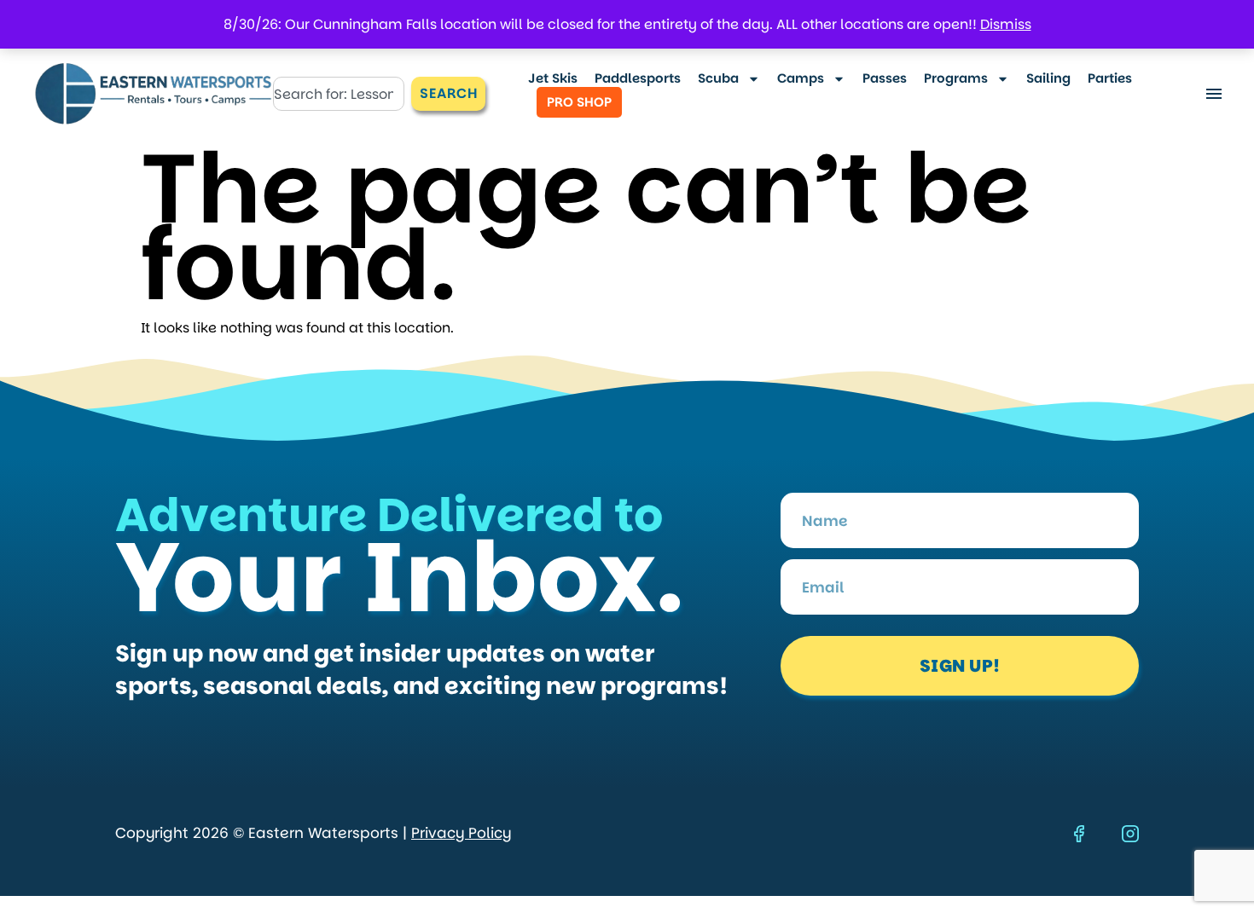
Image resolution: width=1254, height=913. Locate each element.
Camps (800, 78)
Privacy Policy (461, 833)
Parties (1110, 78)
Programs (956, 78)
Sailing (1048, 78)
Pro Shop (579, 102)
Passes (884, 78)
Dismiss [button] (1005, 24)
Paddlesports (638, 78)
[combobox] (339, 94)
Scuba (718, 78)
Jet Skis (553, 78)
